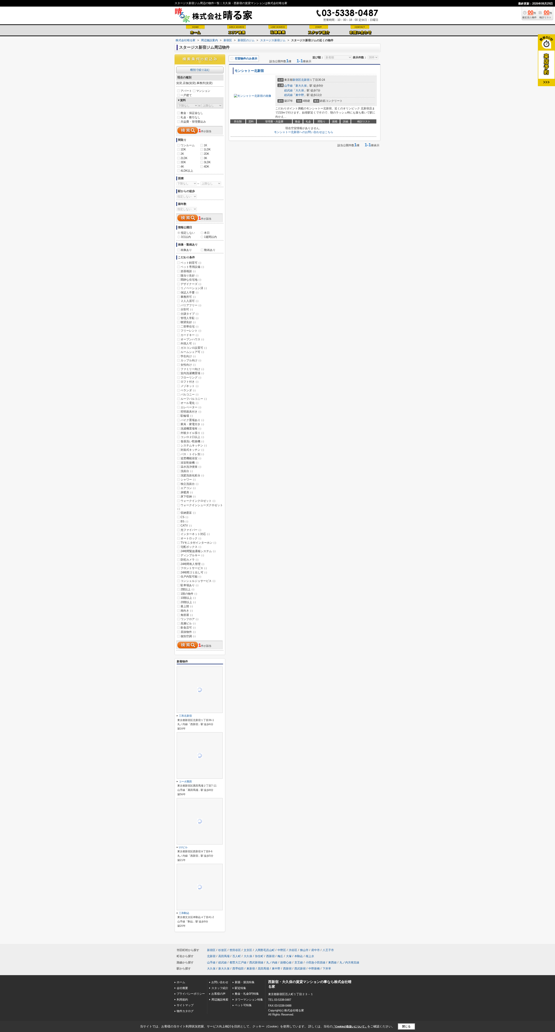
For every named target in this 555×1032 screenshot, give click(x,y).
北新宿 (305, 79)
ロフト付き (189, 381)
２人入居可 (189, 301)
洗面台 (187, 471)
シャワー (188, 479)
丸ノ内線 (272, 962)
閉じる (406, 1026)
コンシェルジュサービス (198, 581)
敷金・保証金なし (192, 113)
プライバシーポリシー (191, 993)
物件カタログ (185, 1011)
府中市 (315, 950)
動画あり (209, 250)
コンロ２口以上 (192, 437)
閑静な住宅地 (191, 279)
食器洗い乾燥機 (192, 441)
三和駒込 (184, 913)
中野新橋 (314, 968)
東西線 (332, 962)
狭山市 (304, 950)
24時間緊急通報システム (198, 551)
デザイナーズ (191, 284)
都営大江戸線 (238, 962)
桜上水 (310, 956)
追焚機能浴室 (191, 458)
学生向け (188, 356)
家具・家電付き (192, 424)
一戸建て (186, 95)
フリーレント (191, 330)
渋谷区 (293, 950)
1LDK (207, 149)
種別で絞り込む (200, 69)
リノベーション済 (194, 288)
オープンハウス (192, 339)
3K (205, 158)
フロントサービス (194, 568)
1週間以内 (210, 237)
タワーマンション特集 (249, 999)
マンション (203, 90)
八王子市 (328, 950)
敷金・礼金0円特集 (247, 993)
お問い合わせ (219, 982)
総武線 (288, 90)
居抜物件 (188, 632)
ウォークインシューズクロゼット (200, 507)
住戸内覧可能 (191, 576)
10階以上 (188, 597)
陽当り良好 (189, 275)
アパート (186, 90)
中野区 (282, 950)
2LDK (184, 158)
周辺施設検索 (219, 999)
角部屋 (187, 615)
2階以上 (187, 589)
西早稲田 (238, 968)
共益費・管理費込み (193, 121)
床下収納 (188, 496)
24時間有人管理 (192, 564)
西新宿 (270, 956)
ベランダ (188, 390)
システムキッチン (194, 445)
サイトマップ (185, 1005)
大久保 (299, 90)
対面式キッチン (192, 449)
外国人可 (188, 343)
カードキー (189, 335)
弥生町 (259, 956)
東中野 (299, 95)
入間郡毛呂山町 (265, 950)
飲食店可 (188, 627)
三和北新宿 (185, 715)
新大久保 (301, 85)
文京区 (248, 950)
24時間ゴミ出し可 (194, 572)
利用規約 (182, 999)
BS (184, 521)
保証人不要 (189, 292)
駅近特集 (240, 988)
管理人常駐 (189, 318)
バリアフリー (191, 305)
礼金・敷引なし (190, 117)
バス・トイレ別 (192, 454)
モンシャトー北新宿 (249, 70)
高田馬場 (224, 956)
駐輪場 (187, 415)
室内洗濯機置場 (192, 373)
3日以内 (186, 237)
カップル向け (191, 360)
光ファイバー (191, 530)
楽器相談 (188, 271)
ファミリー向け (192, 369)
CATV (186, 525)
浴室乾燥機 (189, 462)
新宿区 (297, 79)
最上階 (187, 606)
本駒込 (298, 956)
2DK (206, 153)
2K (182, 153)
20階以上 (188, 602)
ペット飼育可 (191, 262)
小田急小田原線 (315, 962)
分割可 (187, 309)
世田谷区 (235, 950)
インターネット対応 (195, 534)
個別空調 (188, 636)
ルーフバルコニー (194, 398)
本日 (207, 232)
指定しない (188, 232)
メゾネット (189, 386)
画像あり (186, 250)
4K (182, 166)
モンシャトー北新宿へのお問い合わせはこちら (303, 132)
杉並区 (222, 950)
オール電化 (189, 403)
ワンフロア (189, 619)
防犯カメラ (189, 559)
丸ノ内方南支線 (349, 962)
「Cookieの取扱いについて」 (350, 1026)
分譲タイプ (189, 313)
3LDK (207, 162)
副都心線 (286, 962)
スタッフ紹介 (219, 988)
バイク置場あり (192, 420)
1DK (183, 149)
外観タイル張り (192, 433)
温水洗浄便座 (191, 466)
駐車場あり (189, 585)
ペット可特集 (243, 1005)
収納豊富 (188, 512)
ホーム (181, 982)
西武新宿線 (256, 962)
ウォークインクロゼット (198, 500)
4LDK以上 (187, 170)
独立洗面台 (189, 484)
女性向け (188, 364)
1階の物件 (189, 593)
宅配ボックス (191, 546)
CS (184, 517)
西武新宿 (300, 968)
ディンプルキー (192, 555)
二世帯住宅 (189, 326)
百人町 (236, 956)
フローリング (191, 377)
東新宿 (250, 968)
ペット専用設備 (192, 266)
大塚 (289, 956)
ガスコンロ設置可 (194, 347)
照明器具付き (191, 411)
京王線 (298, 962)
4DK (206, 166)
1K (205, 145)
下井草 (327, 968)
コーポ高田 (185, 781)
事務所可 (188, 296)
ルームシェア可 (192, 352)
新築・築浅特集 (245, 982)
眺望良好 (188, 322)
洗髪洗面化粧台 (192, 475)
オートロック (191, 538)
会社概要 (182, 988)
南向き (187, 610)
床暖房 (187, 492)
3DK (183, 162)
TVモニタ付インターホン (198, 542)
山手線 (288, 85)
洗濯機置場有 (191, 428)
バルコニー (189, 394)
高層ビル (188, 623)
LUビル (183, 847)
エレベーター (191, 407)
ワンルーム (188, 145)
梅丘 (280, 956)
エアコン (188, 488)
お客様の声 (218, 993)
